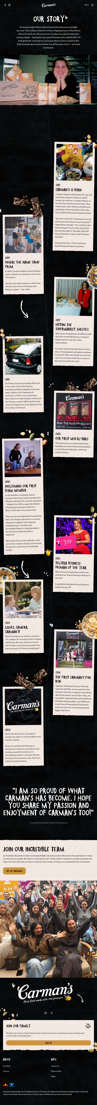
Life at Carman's (14, 871)
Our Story (6, 1066)
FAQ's (53, 1076)
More (87, 5)
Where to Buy (56, 1071)
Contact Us (55, 1066)
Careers (6, 1071)
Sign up (48, 1042)
